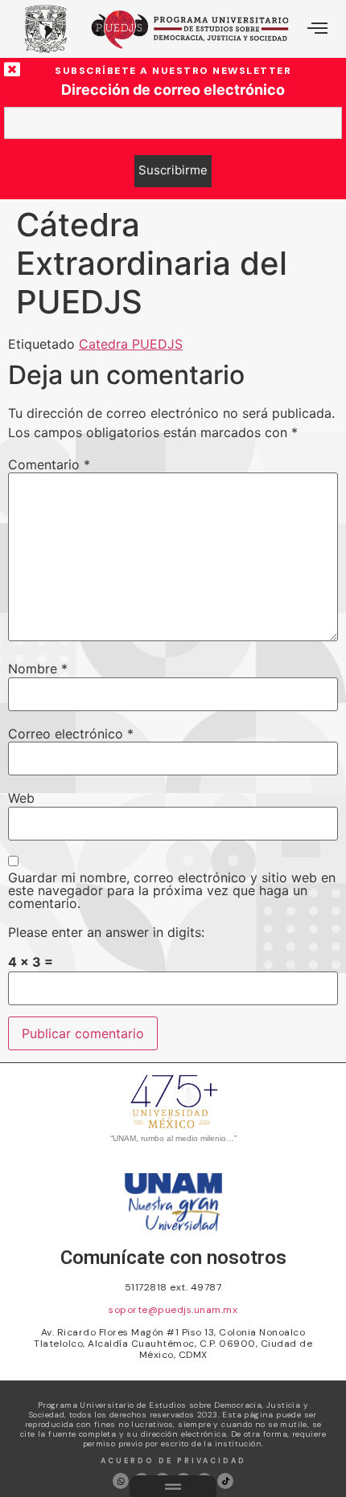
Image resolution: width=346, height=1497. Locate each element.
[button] (317, 28)
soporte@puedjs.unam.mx (173, 1309)
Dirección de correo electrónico (173, 90)
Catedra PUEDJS (131, 344)
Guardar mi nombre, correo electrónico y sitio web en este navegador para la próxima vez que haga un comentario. (172, 890)
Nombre (38, 668)
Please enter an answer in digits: (106, 932)
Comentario (49, 464)
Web (21, 797)
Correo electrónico (71, 733)
